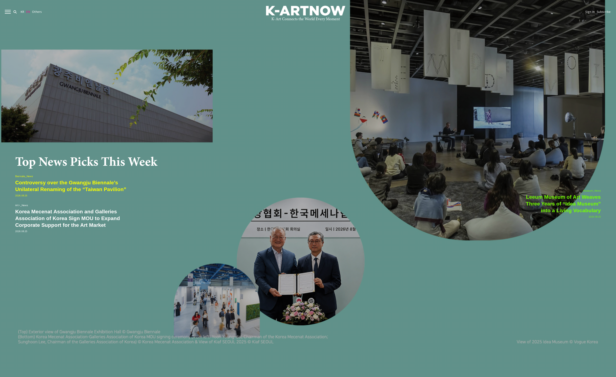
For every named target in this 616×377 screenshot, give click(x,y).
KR (22, 12)
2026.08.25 (21, 195)
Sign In (590, 12)
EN (28, 12)
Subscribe (604, 12)
